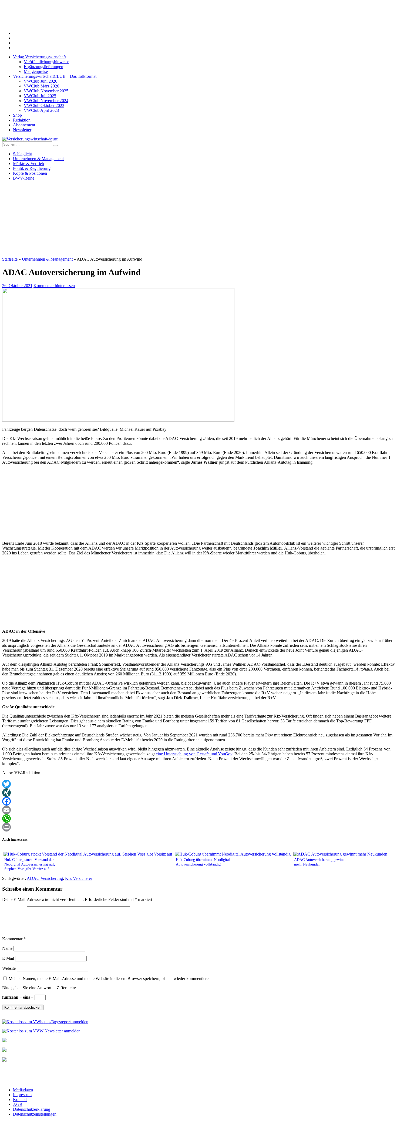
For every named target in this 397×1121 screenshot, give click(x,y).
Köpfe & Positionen (30, 173)
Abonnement (24, 125)
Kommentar (14, 939)
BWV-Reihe (23, 178)
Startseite (10, 259)
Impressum (22, 1094)
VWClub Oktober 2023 (44, 105)
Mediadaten (23, 1090)
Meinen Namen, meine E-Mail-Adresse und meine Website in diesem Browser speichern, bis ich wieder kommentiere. (109, 978)
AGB (17, 1104)
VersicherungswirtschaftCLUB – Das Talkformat (54, 76)
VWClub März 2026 (41, 86)
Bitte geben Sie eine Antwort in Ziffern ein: (39, 987)
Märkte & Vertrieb (28, 163)
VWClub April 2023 (41, 110)
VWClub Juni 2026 (40, 81)
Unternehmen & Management (38, 158)
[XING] (198, 792)
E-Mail (8, 958)
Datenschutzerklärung (31, 1109)
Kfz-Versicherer (78, 878)
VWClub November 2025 (46, 91)
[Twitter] (198, 784)
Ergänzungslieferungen (43, 66)
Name (7, 948)
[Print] (198, 827)
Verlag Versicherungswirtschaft (39, 57)
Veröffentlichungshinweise (46, 61)
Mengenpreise (36, 71)
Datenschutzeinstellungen (34, 1114)
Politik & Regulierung (32, 168)
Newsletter (22, 129)
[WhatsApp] (198, 818)
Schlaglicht (22, 154)
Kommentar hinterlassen (54, 285)
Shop (17, 115)
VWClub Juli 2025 (40, 95)
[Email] (198, 810)
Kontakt (20, 1099)
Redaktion (22, 120)
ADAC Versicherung (45, 878)
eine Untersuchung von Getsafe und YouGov (194, 754)
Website (9, 968)
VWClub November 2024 (46, 100)
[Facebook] (198, 801)
